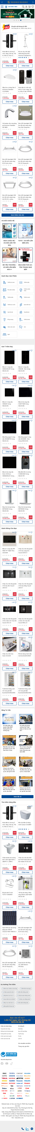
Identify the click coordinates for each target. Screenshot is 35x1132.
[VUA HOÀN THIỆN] (27, 1086)
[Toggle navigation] (2, 6)
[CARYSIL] (19, 1093)
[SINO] (27, 1088)
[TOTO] (12, 1073)
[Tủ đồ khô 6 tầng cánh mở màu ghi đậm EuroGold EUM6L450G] (25, 679)
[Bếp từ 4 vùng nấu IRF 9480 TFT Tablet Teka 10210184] (9, 539)
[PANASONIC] (19, 1081)
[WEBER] (19, 1091)
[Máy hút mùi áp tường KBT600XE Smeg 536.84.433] (9, 497)
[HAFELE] (12, 1078)
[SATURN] (19, 1086)
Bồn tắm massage (26, 988)
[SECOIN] (12, 1096)
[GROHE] (12, 1076)
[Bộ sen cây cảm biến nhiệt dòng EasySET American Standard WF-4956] (25, 41)
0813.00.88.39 (17, 1022)
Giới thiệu (20, 1028)
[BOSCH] (4, 1098)
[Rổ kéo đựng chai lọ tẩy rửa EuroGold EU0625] (25, 644)
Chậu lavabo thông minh (24, 995)
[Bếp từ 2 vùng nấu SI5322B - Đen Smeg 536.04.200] (25, 357)
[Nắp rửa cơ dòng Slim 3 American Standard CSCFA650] (9, 76)
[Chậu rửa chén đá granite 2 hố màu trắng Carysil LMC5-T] (25, 574)
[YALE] (12, 1086)
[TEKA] (4, 1078)
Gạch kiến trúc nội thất (9, 999)
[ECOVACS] (12, 1091)
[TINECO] (27, 1091)
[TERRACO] (19, 1098)
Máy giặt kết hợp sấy (9, 1006)
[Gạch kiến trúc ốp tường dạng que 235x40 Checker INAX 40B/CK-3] (9, 918)
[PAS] (4, 1093)
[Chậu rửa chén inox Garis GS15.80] (9, 644)
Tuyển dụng (21, 1033)
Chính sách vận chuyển (6, 1036)
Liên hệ (20, 1038)
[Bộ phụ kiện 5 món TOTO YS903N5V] (9, 883)
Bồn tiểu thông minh (23, 992)
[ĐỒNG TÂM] (27, 1083)
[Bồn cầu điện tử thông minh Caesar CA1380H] (25, 813)
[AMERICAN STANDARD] (19, 1076)
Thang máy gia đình (23, 1046)
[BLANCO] (12, 1081)
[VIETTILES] (27, 1093)
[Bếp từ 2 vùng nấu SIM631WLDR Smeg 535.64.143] (9, 357)
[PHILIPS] (27, 1081)
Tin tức (19, 1036)
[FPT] (4, 1086)
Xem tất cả (17, 796)
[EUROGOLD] (4, 1081)
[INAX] (4, 1073)
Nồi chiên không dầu (23, 1002)
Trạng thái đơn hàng (5, 1028)
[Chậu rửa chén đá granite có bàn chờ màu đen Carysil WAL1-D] (25, 609)
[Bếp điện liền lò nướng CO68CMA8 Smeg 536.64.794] (25, 462)
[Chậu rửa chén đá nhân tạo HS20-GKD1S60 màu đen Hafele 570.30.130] (25, 848)
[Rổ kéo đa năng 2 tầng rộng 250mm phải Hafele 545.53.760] (25, 883)
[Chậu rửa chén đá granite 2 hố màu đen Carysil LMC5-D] (9, 574)
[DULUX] (4, 1088)
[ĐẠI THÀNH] (12, 1083)
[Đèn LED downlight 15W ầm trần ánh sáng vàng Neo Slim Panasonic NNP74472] (25, 112)
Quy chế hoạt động (22, 1031)
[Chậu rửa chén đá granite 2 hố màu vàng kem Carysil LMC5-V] (25, 539)
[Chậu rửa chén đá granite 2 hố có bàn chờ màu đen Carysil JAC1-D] (9, 609)
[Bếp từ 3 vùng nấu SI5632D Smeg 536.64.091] (9, 392)
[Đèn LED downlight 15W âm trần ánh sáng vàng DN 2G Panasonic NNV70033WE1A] (25, 184)
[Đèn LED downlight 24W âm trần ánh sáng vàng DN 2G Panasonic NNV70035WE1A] (25, 148)
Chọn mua (9, 66)
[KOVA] (19, 1096)
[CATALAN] (12, 1093)
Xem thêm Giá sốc (17, 215)
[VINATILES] (27, 1096)
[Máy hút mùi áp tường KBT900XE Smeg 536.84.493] (25, 497)
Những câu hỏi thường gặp (7, 1031)
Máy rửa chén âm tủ (9, 1002)
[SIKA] (4, 1096)
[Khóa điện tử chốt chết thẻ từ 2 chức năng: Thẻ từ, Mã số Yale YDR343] (25, 76)
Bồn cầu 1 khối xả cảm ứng (10, 988)
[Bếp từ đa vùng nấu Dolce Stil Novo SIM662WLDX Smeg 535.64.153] (9, 462)
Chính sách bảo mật (5, 1038)
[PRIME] (19, 1088)
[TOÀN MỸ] (19, 1083)
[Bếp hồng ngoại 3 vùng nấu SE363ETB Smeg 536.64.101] (9, 427)
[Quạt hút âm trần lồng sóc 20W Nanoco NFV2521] (25, 953)
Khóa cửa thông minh (24, 999)
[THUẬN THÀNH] (4, 1091)
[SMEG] (19, 1078)
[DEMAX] (12, 1088)
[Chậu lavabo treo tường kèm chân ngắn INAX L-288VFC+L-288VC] (9, 848)
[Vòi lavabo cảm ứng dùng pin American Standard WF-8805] (9, 112)
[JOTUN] (12, 1098)
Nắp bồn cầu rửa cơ (9, 995)
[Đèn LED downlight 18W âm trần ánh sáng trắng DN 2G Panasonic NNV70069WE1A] (9, 953)
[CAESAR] (19, 1073)
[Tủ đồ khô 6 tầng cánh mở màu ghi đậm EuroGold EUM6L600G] (9, 679)
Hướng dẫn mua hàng (6, 1033)
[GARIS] (27, 1078)
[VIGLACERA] (27, 1073)
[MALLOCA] (27, 1076)
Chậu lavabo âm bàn (9, 992)
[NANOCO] (4, 1083)
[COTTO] (4, 1076)
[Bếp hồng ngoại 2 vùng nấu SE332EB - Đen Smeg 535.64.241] (25, 427)
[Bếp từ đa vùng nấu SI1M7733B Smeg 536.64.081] (25, 392)
